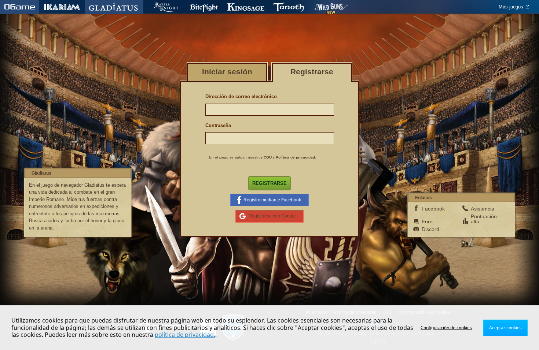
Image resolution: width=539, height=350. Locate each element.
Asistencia (482, 209)
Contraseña (218, 125)
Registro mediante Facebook (272, 199)
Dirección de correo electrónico (241, 96)
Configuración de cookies (446, 327)
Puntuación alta (483, 218)
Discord (430, 229)
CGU (268, 157)
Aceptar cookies (505, 327)
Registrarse (269, 183)
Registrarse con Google (272, 215)
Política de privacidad (295, 157)
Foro (427, 221)
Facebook (433, 209)
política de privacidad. (185, 335)
